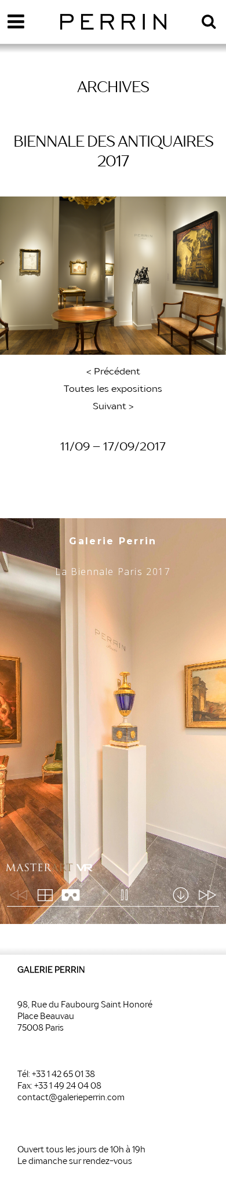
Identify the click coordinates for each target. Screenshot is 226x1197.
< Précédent (113, 372)
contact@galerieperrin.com (71, 1098)
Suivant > (113, 407)
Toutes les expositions (113, 389)
